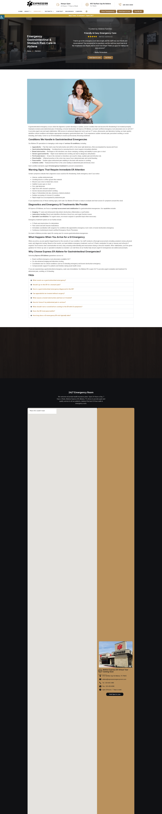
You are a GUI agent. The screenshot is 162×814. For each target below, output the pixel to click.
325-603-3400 (128, 5)
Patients (48, 11)
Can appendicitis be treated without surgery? (49, 293)
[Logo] (37, 3)
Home (20, 11)
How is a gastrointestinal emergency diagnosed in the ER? (53, 289)
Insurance (69, 11)
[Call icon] (119, 4)
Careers (79, 11)
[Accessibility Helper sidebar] (2, 17)
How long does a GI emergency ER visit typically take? (52, 315)
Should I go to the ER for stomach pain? (47, 285)
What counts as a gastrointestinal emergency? (49, 280)
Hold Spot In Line (94, 57)
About (27, 11)
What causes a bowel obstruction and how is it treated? (52, 298)
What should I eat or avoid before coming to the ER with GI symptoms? (57, 307)
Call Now (108, 57)
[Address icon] (87, 4)
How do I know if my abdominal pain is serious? (49, 302)
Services (37, 11)
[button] (81, 280)
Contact (59, 11)
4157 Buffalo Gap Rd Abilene (100, 4)
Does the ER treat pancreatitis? (44, 311)
